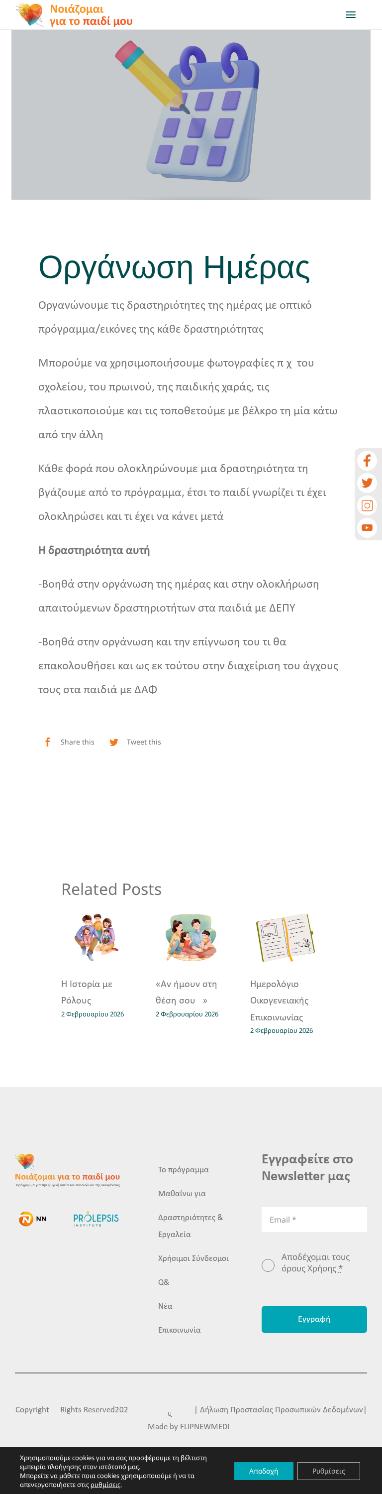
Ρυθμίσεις (328, 1471)
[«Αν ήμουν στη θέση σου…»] (191, 937)
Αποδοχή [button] (264, 1471)
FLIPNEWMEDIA (207, 1427)
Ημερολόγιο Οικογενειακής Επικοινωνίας (279, 1001)
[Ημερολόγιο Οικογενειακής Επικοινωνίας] (285, 937)
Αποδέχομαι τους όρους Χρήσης (316, 1262)
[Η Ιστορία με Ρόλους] (96, 937)
